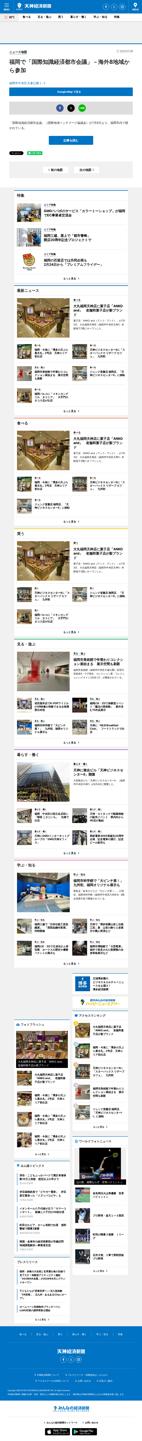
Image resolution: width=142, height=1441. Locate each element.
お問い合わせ (84, 1380)
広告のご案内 (105, 1380)
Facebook (106, 7)
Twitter (114, 7)
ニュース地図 (18, 52)
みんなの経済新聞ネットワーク (71, 1409)
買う (61, 17)
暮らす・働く (78, 17)
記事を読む (71, 140)
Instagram (122, 7)
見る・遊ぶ (44, 17)
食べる (27, 17)
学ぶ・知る (100, 17)
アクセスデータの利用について (53, 1380)
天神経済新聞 (33, 6)
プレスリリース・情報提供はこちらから (88, 1375)
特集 (117, 17)
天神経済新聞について (48, 1375)
